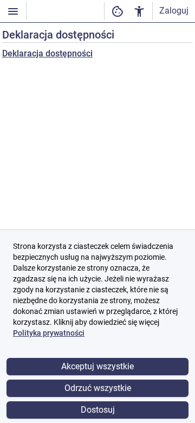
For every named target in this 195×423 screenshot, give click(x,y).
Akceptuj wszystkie (97, 366)
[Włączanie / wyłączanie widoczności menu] (13, 11)
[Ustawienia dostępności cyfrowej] (117, 11)
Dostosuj (98, 410)
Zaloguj (173, 10)
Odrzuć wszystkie (97, 388)
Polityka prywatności (48, 333)
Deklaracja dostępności (47, 53)
